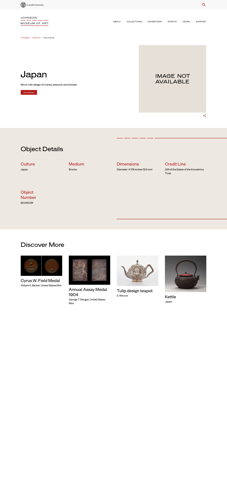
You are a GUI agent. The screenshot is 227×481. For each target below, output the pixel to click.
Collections (36, 37)
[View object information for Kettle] (185, 273)
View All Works (28, 92)
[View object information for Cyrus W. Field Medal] (41, 265)
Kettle (170, 296)
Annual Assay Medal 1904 (88, 291)
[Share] (204, 116)
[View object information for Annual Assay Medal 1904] (89, 269)
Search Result (49, 37)
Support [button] (201, 22)
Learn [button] (186, 22)
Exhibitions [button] (155, 22)
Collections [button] (134, 22)
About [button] (117, 22)
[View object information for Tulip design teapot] (137, 270)
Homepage (25, 37)
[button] (204, 4)
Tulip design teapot (135, 290)
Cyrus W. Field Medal (40, 280)
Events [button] (172, 22)
